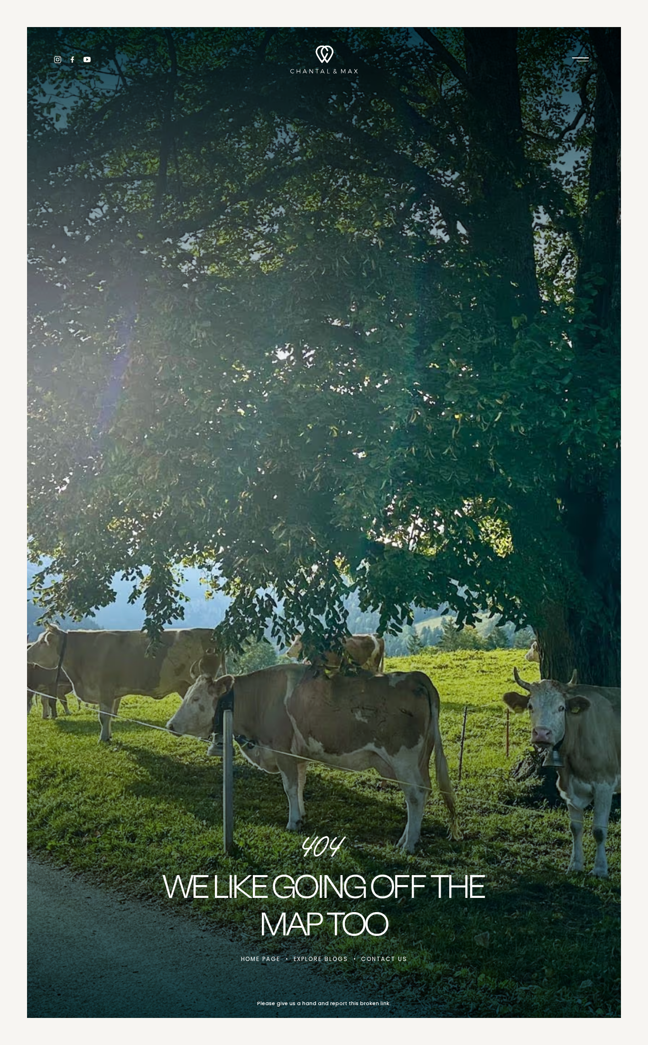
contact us (384, 959)
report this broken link (359, 1003)
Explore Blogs (321, 959)
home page (260, 959)
